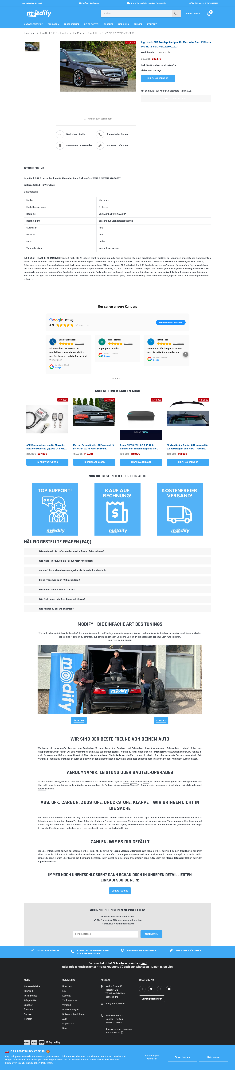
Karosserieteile (33, 24)
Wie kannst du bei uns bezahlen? (56, 608)
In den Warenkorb (47, 462)
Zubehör (109, 24)
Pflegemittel (91, 24)
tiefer (126, 781)
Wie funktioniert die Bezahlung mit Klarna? (62, 599)
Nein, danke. (213, 1057)
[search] (176, 13)
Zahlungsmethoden (105, 759)
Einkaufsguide (120, 890)
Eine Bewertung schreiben (170, 322)
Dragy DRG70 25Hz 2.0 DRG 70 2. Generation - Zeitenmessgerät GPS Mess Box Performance (138, 447)
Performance (71, 24)
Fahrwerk (53, 24)
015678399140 (211, 3)
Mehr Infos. (47, 1063)
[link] (47, 419)
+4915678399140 (114, 1015)
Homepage (29, 33)
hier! (144, 963)
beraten (42, 788)
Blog (64, 1028)
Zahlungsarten (69, 1000)
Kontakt (152, 24)
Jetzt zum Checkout (176, 98)
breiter (133, 781)
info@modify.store (115, 1003)
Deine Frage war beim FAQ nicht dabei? (59, 580)
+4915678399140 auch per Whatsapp (123, 967)
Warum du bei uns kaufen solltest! (57, 589)
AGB (64, 1019)
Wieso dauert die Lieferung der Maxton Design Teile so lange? (71, 551)
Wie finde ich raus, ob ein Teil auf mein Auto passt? (66, 561)
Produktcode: (148, 52)
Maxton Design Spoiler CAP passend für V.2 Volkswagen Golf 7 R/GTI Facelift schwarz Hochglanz (187, 447)
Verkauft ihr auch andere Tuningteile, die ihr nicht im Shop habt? (73, 570)
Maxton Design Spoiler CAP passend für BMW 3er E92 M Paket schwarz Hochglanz (94, 447)
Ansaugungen (158, 748)
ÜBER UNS (79, 720)
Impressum (68, 1023)
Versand (66, 1005)
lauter (146, 781)
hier (126, 828)
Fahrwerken (173, 748)
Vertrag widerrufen (152, 998)
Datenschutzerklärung (73, 1014)
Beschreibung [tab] (34, 168)
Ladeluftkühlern (189, 748)
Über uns (123, 24)
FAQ (64, 991)
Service (138, 24)
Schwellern (137, 748)
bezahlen (77, 851)
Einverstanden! (182, 1057)
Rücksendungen (70, 1009)
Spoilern (121, 748)
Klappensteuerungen (48, 751)
